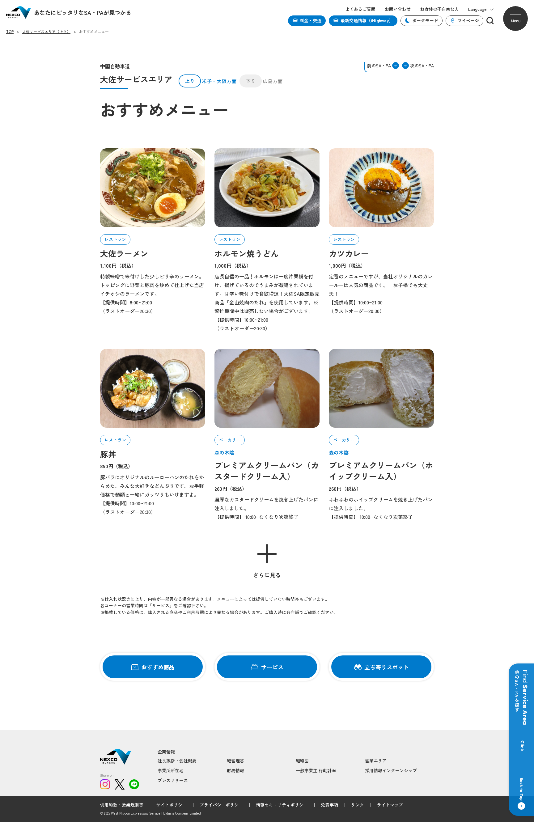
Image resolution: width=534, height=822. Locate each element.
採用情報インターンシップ (391, 770)
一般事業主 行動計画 (316, 770)
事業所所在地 (171, 770)
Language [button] (477, 9)
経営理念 (235, 760)
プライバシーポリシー (221, 805)
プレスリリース (173, 780)
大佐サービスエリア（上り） (46, 31)
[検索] (490, 20)
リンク (357, 805)
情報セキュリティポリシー (282, 805)
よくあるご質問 (360, 9)
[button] (515, 18)
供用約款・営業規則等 (121, 805)
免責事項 (329, 805)
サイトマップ (390, 805)
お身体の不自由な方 (439, 9)
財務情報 (235, 770)
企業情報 (166, 752)
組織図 (302, 760)
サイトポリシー (171, 805)
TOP (10, 31)
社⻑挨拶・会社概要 (177, 760)
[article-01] (152, 187)
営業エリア (376, 760)
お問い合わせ (398, 9)
